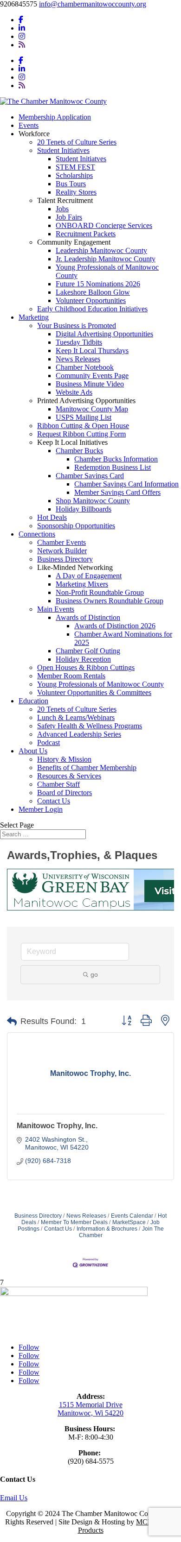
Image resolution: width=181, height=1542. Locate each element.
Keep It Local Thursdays (92, 350)
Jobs (62, 209)
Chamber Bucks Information (116, 459)
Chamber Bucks (79, 451)
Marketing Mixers (82, 584)
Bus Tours (71, 184)
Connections (37, 534)
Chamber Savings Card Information (126, 484)
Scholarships (74, 175)
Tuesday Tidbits (79, 342)
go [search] (94, 974)
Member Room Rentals (71, 676)
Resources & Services (69, 776)
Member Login (41, 809)
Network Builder (62, 551)
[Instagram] (22, 36)
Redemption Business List (112, 467)
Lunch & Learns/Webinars (76, 717)
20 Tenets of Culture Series (76, 142)
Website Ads (74, 392)
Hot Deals (52, 517)
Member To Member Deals (74, 1222)
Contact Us (53, 801)
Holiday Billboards (83, 509)
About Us (33, 751)
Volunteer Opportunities (91, 300)
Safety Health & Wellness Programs (89, 726)
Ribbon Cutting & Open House (83, 426)
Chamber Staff (58, 784)
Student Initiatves (81, 159)
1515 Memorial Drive (91, 1405)
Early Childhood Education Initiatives (92, 309)
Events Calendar (132, 1216)
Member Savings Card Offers (117, 492)
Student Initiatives (63, 150)
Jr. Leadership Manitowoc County (105, 259)
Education (33, 701)
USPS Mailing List (83, 417)
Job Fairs (69, 217)
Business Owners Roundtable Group (109, 601)
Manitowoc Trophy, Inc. (57, 1126)
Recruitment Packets (86, 234)
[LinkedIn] (22, 28)
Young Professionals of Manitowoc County (100, 684)
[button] (12, 1021)
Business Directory (65, 559)
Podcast (48, 742)
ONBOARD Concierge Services (104, 225)
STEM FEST (75, 167)
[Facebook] (21, 20)
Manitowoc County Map (92, 409)
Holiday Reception (83, 659)
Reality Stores (76, 192)
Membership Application (55, 117)
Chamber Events (61, 542)
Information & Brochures (107, 1229)
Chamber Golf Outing (88, 651)
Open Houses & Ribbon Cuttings (86, 667)
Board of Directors (64, 792)
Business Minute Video (90, 384)
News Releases (78, 359)
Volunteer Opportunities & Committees (94, 692)
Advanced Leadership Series (79, 734)
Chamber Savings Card (90, 476)
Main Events (55, 609)
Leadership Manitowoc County (101, 250)
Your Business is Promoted (76, 325)
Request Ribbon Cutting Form (81, 434)
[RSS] (22, 45)
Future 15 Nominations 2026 (98, 284)
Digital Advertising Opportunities (104, 334)
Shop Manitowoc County (93, 501)
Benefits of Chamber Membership (86, 767)
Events (29, 125)
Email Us (13, 1498)
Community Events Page (92, 375)
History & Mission (64, 759)
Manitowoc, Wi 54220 (90, 1413)
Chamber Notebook (85, 367)
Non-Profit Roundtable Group (100, 592)
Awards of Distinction (88, 617)
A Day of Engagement (89, 576)
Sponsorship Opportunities (76, 526)
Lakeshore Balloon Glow (93, 292)
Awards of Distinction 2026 (114, 626)
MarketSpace (129, 1222)
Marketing (34, 317)
